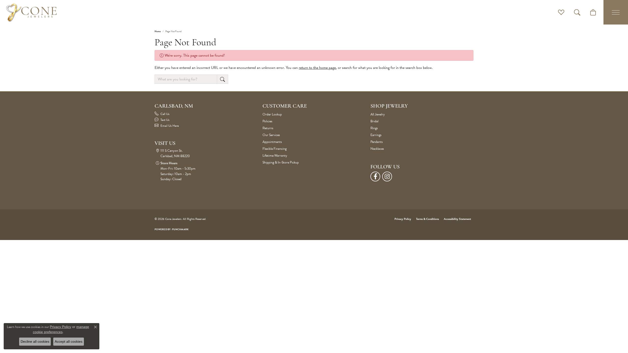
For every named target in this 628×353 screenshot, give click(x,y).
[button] (561, 12)
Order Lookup (272, 114)
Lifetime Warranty (274, 155)
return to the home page (317, 68)
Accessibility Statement (457, 219)
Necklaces (377, 148)
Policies (267, 121)
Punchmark (180, 229)
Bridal (374, 121)
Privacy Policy (402, 219)
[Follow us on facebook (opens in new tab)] (375, 176)
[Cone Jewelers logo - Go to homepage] (31, 12)
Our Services (271, 135)
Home (158, 31)
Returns (267, 128)
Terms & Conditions (427, 219)
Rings (374, 128)
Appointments (272, 141)
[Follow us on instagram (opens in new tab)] (387, 176)
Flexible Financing (274, 148)
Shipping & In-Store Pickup (280, 162)
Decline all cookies (35, 341)
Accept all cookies (68, 341)
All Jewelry (377, 114)
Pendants (376, 141)
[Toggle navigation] (615, 12)
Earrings (375, 135)
